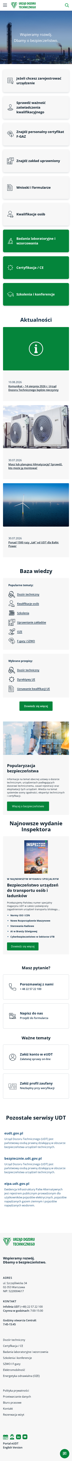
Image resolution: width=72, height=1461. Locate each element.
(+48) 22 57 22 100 (31, 1306)
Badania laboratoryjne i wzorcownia (25, 1352)
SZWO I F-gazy (11, 1364)
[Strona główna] (23, 5)
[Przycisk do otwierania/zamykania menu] (5, 5)
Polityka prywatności (16, 1390)
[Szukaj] (67, 5)
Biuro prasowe (12, 1402)
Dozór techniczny (14, 1340)
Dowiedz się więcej (36, 706)
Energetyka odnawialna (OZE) (21, 1376)
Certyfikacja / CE (13, 1346)
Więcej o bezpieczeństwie (28, 806)
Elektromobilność (14, 1370)
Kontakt (8, 1408)
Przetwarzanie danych (17, 1396)
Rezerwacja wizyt (13, 1414)
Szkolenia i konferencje (17, 1358)
